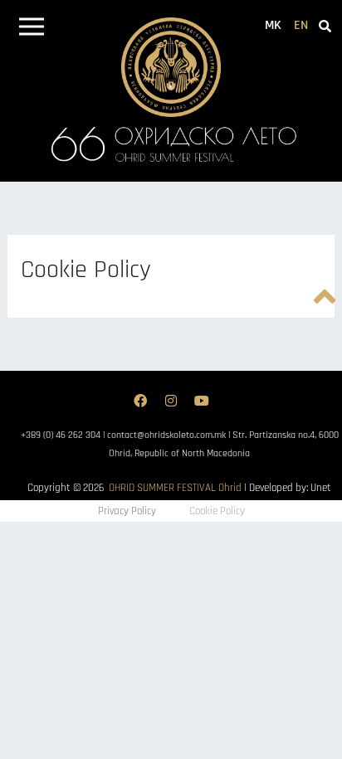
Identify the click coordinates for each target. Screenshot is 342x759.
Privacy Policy (127, 511)
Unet (320, 487)
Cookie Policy (217, 511)
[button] (31, 29)
